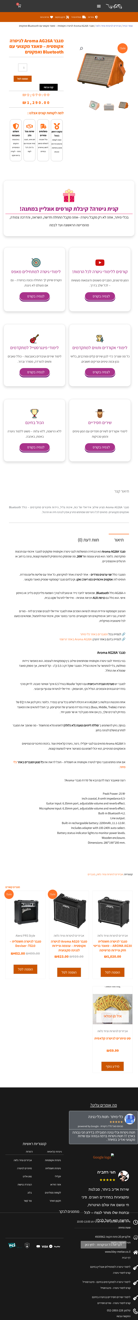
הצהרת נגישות (25, 1184)
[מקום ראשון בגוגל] (57, 126)
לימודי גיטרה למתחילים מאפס (36, 271)
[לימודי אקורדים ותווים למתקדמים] (99, 338)
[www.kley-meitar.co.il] (135, 1252)
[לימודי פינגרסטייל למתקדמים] (34, 338)
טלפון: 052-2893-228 (118, 1310)
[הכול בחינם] (34, 413)
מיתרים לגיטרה (24, 1168)
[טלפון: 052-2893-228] (135, 1311)
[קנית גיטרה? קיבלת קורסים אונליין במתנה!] (69, 196)
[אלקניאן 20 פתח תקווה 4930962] (135, 1237)
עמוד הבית (128, 25)
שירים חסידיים (100, 422)
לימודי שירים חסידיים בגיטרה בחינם (111, 1297)
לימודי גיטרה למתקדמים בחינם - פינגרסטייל (106, 1282)
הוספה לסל (22, 78)
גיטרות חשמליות (53, 1168)
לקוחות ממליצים (53, 1192)
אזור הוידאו (55, 1184)
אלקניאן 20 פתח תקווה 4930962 (112, 1237)
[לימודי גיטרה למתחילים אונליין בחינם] (135, 1267)
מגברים (91, 874)
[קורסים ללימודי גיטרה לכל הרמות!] (99, 262)
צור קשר (28, 1200)
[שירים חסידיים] (99, 413)
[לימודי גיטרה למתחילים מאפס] (36, 262)
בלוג (29, 1192)
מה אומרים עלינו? (103, 1105)
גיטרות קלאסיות (54, 1151)
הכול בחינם (34, 422)
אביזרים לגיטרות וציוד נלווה (108, 25)
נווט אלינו (27, 1176)
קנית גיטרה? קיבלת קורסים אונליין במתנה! (69, 208)
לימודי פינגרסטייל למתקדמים (34, 347)
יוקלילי (58, 1176)
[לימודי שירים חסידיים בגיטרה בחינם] (135, 1297)
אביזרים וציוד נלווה (23, 1160)
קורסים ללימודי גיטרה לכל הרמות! (100, 271)
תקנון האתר (55, 1200)
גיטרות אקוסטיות (53, 1160)
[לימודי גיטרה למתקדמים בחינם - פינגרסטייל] (135, 1282)
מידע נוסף (112, 1066)
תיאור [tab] (119, 540)
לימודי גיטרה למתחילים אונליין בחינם (110, 1267)
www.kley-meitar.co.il (117, 1252)
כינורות (29, 1151)
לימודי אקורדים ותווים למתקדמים (99, 347)
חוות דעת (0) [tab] (88, 540)
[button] (99, 6)
